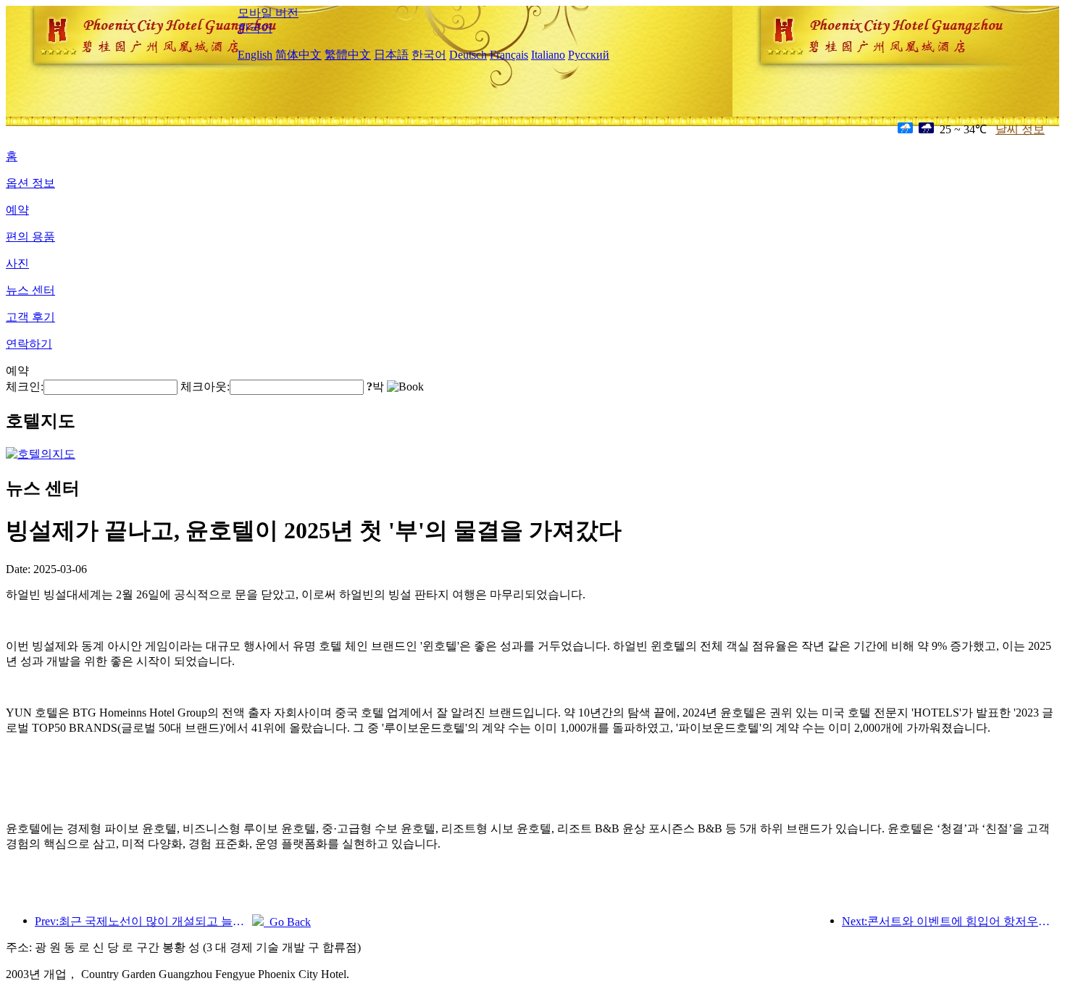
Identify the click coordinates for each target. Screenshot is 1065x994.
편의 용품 (30, 236)
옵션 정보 (30, 183)
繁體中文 (348, 55)
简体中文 (298, 55)
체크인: (24, 386)
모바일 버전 (268, 13)
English (255, 55)
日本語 (391, 55)
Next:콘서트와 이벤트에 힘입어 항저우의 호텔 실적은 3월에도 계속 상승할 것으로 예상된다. (950, 921)
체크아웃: (205, 386)
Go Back (287, 922)
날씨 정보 (1020, 129)
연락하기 (29, 344)
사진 (17, 263)
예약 (17, 210)
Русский (588, 55)
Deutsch (468, 55)
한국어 (255, 28)
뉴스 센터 (30, 290)
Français (509, 55)
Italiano (548, 55)
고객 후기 (30, 317)
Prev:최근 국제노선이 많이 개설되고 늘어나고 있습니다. (143, 921)
